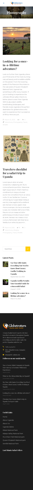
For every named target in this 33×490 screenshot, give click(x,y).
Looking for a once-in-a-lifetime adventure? (15, 65)
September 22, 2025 (18, 277)
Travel (25, 122)
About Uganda (8, 420)
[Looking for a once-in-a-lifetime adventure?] (16, 41)
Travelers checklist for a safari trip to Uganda (15, 173)
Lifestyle (16, 230)
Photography (17, 122)
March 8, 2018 (9, 227)
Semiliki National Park (11, 444)
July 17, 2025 (6, 404)
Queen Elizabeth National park (14, 440)
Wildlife (5, 125)
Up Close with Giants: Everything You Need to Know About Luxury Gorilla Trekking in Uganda (19, 268)
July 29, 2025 (6, 372)
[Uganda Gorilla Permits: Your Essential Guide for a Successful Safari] (5, 282)
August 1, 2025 (15, 289)
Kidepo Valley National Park (13, 433)
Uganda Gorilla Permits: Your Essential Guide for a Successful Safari (20, 283)
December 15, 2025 (8, 378)
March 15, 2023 (9, 120)
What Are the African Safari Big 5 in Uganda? (16, 376)
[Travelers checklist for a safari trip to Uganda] (16, 149)
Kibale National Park (10, 430)
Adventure (8, 122)
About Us (6, 423)
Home (5, 417)
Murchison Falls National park (13, 437)
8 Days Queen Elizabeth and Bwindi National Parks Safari (20, 458)
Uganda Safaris (8, 427)
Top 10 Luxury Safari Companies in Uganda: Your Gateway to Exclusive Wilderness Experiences (16, 367)
